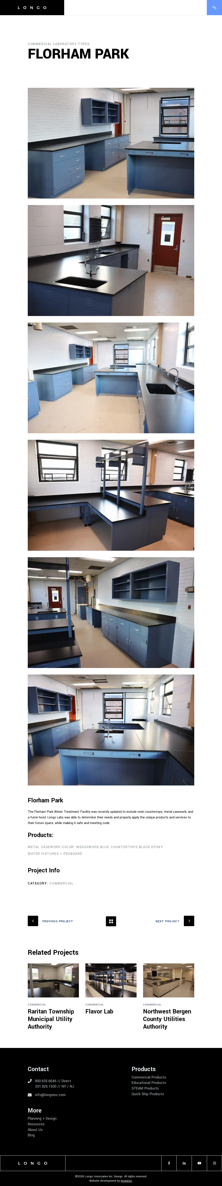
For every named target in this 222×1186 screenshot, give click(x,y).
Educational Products (149, 1083)
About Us (35, 1130)
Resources (36, 1124)
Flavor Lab (99, 1011)
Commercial (61, 883)
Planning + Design (42, 1118)
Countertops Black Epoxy (137, 847)
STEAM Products (145, 1088)
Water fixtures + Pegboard (55, 854)
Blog (31, 1135)
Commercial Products (149, 1077)
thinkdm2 (126, 1181)
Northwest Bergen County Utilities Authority (167, 1019)
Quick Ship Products (148, 1094)
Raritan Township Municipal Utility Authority (51, 1019)
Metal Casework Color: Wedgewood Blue (68, 847)
